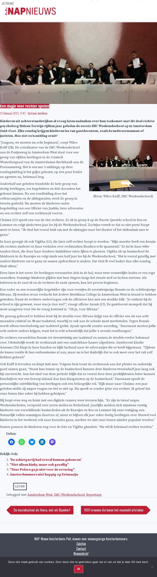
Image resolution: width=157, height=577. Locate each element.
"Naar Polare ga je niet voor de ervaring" (42, 470)
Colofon (81, 543)
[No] (152, 567)
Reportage (94, 495)
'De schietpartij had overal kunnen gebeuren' (45, 460)
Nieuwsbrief (81, 553)
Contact (81, 548)
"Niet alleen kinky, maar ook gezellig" (39, 465)
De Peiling (7, 3)
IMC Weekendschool (69, 495)
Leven (20, 486)
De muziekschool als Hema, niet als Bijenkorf (42, 510)
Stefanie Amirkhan (37, 113)
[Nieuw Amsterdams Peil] (30, 14)
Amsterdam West (40, 495)
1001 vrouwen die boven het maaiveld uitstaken (113, 510)
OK (78, 569)
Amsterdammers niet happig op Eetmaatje (44, 474)
